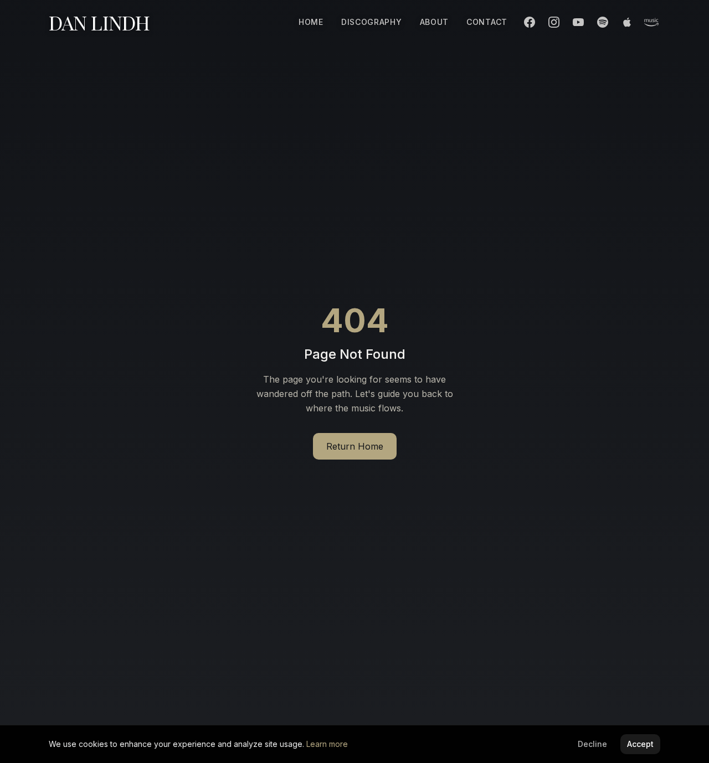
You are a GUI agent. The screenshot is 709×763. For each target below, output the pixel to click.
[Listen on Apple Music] (627, 22)
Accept (640, 744)
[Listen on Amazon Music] (651, 22)
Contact (486, 22)
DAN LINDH (99, 22)
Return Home (354, 446)
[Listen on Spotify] (603, 22)
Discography (371, 22)
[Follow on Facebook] (529, 22)
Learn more (327, 744)
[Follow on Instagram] (554, 22)
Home (311, 22)
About (434, 22)
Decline (592, 744)
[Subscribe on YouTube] (578, 22)
